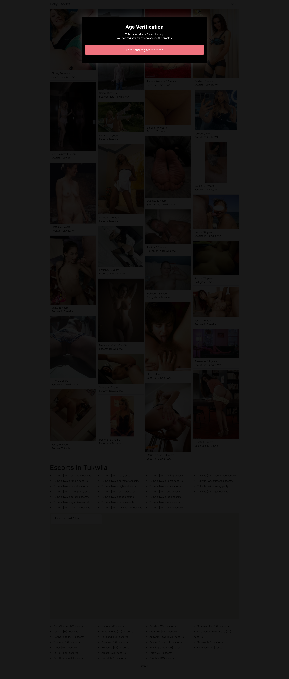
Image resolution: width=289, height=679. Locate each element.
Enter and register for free (144, 50)
